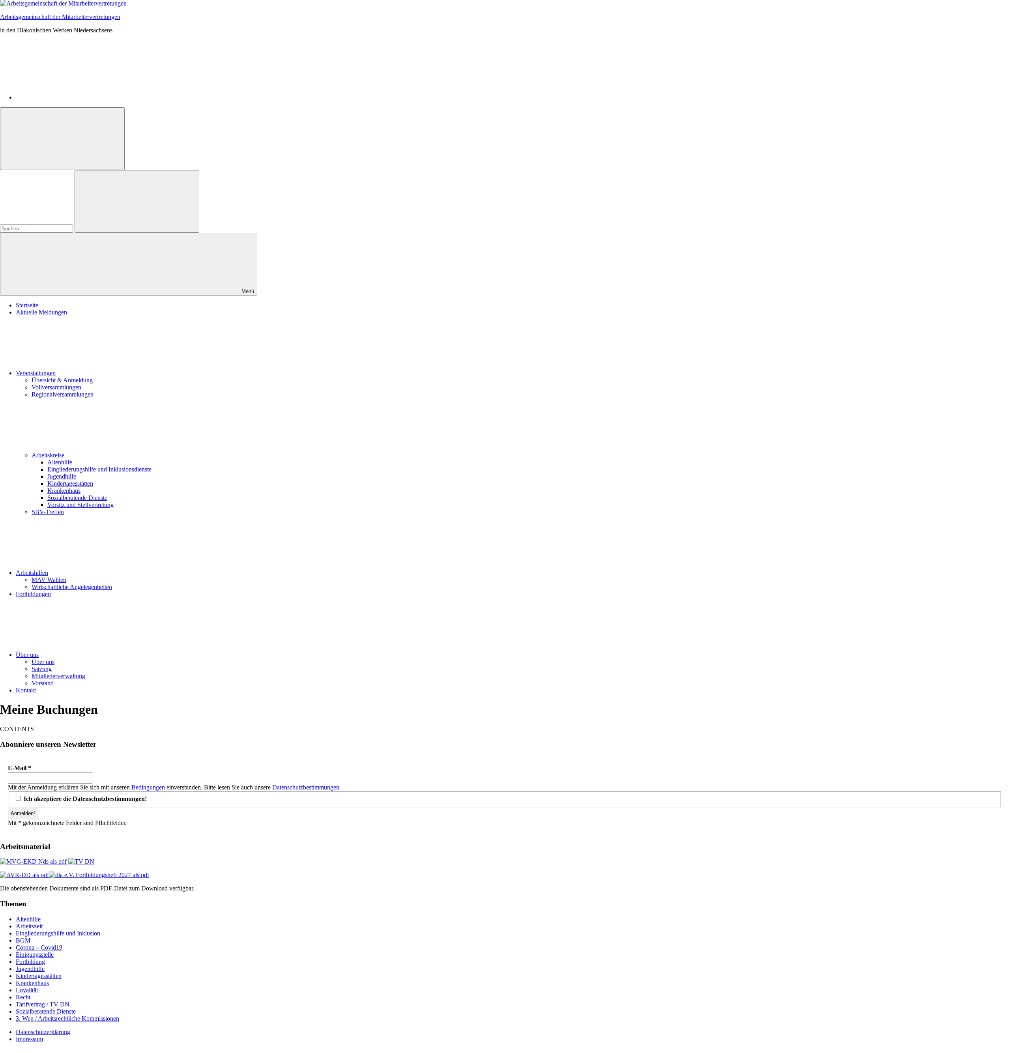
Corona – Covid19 (39, 947)
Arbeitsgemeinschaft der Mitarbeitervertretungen (60, 16)
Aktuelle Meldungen (41, 312)
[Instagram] (75, 97)
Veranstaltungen (36, 373)
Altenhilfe (59, 462)
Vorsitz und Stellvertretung (80, 504)
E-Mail (19, 768)
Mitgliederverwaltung (58, 676)
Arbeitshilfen (32, 572)
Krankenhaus (63, 490)
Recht (23, 997)
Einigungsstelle (35, 954)
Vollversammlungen (56, 387)
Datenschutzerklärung (43, 1032)
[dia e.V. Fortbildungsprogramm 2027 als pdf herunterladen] (99, 875)
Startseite (27, 305)
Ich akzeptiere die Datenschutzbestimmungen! (84, 798)
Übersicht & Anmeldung (62, 380)
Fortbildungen (33, 594)
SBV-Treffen (48, 512)
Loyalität (27, 990)
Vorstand (43, 683)
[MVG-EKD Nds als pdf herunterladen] (33, 861)
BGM (23, 940)
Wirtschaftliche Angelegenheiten (72, 587)
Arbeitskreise (48, 455)
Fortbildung (30, 961)
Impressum (29, 1039)
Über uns (27, 654)
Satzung (42, 669)
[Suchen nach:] (37, 228)
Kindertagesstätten (70, 483)
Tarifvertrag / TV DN (42, 1004)
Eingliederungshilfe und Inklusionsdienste (99, 469)
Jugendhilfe (61, 476)
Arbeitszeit (29, 926)
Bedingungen (148, 787)
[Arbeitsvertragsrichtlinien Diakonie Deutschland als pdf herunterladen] (24, 875)
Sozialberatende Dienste (77, 497)
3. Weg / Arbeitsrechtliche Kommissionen (67, 1018)
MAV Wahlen (49, 579)
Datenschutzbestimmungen (305, 787)
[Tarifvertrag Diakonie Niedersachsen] (81, 861)
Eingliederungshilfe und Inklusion (58, 933)
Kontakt (26, 690)
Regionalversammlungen (63, 394)
